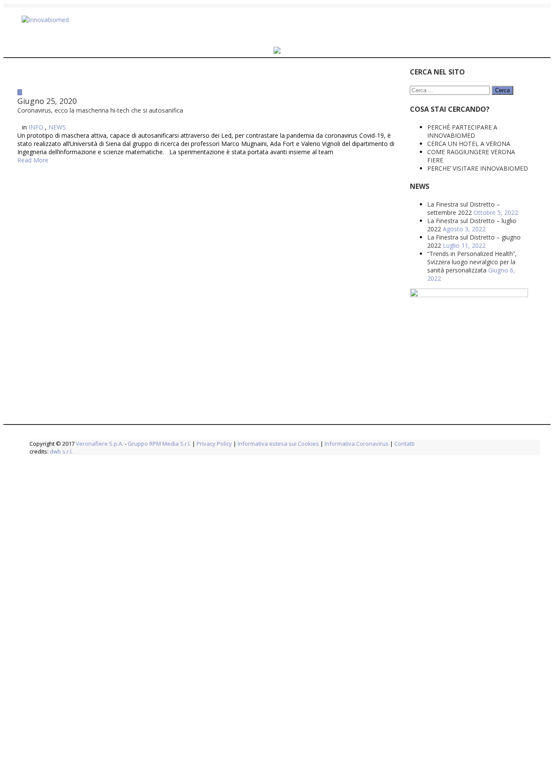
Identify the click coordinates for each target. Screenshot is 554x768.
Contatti (404, 443)
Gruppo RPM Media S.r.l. (159, 443)
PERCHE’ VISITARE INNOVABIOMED (414, 168)
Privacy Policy (214, 443)
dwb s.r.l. (61, 451)
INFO (36, 134)
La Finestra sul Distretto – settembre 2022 (400, 208)
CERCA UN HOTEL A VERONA (405, 143)
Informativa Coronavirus (357, 443)
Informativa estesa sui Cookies (278, 443)
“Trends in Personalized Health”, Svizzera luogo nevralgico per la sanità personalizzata (408, 262)
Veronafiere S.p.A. (99, 443)
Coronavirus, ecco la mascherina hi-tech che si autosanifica (163, 113)
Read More (32, 175)
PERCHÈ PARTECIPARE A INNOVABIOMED (399, 131)
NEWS (57, 134)
